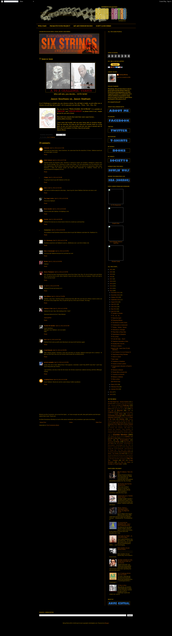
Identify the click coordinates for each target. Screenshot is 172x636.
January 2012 (115, 389)
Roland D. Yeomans (112, 446)
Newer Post (43, 422)
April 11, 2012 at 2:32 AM (55, 177)
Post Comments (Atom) (53, 425)
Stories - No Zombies (113, 453)
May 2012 (114, 309)
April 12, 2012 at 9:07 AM (54, 339)
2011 (111, 392)
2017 (111, 279)
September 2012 (115, 299)
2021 (111, 269)
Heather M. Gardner (49, 325)
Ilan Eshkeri (128, 422)
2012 (111, 290)
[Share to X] (61, 135)
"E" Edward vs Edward (117, 370)
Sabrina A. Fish (48, 308)
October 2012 (115, 297)
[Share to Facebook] (63, 135)
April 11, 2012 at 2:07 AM (59, 160)
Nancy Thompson (49, 272)
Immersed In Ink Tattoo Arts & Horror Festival (120, 424)
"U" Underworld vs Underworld (119, 325)
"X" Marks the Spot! (116, 318)
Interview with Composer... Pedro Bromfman (119, 429)
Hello (109, 422)
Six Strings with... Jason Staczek (123, 448)
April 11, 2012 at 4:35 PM (61, 272)
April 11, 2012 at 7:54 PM (58, 296)
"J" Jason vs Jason (116, 356)
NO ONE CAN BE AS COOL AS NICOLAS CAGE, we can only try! (125, 561)
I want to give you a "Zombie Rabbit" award (125, 496)
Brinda (46, 261)
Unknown (46, 148)
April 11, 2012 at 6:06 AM (59, 209)
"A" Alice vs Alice (115, 379)
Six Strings (126, 446)
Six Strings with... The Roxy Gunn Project (119, 450)
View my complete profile (123, 77)
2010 (111, 394)
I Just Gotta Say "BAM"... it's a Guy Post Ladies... (125, 536)
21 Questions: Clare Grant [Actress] (123, 403)
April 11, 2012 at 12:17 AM (57, 148)
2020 (111, 272)
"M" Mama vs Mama (116, 346)
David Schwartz (124, 417)
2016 (111, 281)
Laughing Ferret (48, 379)
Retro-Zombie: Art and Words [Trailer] (123, 548)
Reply (45, 154)
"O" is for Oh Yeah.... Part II (118, 339)
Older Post (98, 422)
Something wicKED (112, 451)
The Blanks (113, 455)
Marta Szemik (48, 209)
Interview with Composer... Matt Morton (120, 427)
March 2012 (114, 384)
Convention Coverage (115, 415)
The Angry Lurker (49, 198)
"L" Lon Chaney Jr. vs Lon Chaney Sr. (121, 352)
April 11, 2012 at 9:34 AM (58, 230)
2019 (111, 274)
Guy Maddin (117, 420)
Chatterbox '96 (112, 412)
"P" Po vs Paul (115, 336)
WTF (123, 460)
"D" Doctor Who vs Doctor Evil (119, 372)
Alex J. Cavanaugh (49, 251)
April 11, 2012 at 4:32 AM (55, 188)
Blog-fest (120, 410)
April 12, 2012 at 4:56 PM (59, 350)
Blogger (107, 623)
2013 (111, 288)
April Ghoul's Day (115, 381)
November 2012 (115, 295)
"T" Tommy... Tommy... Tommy (119, 327)
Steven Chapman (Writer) (125, 451)
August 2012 (114, 302)
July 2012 (114, 304)
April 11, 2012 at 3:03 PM (55, 261)
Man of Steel (113, 438)
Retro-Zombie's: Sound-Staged (115, 445)
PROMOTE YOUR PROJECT (60, 26)
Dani (45, 339)
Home (71, 422)
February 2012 (115, 386)
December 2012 (115, 292)
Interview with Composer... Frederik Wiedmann (122, 425)
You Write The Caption (124, 462)
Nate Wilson (47, 296)
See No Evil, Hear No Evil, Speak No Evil (125, 484)
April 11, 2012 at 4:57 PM (52, 286)
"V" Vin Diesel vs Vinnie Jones (119, 322)
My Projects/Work (123, 440)
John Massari (111, 436)
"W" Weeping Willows (116, 320)
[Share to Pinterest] (65, 135)
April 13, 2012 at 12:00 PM (61, 362)
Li (44, 286)
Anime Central (123, 407)
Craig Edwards (48, 350)
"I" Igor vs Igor (114, 359)
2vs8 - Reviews (111, 405)
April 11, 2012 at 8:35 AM (55, 219)
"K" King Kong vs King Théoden (119, 354)
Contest (129, 414)
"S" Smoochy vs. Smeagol (118, 329)
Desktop (121, 419)
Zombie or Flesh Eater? (115, 464)
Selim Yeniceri (48, 160)
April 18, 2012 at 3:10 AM (60, 379)
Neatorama (110, 441)
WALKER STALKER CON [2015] (117, 458)
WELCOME (42, 26)
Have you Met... (127, 420)
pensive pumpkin (49, 362)
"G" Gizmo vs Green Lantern (118, 363)
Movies (110, 440)
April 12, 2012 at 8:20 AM (62, 325)
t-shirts (123, 453)
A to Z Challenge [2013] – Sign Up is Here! (124, 574)
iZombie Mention (120, 435)
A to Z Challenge (51, 137)
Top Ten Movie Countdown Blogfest (124, 456)
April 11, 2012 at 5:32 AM (61, 198)
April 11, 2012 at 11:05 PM (60, 308)
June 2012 (114, 306)
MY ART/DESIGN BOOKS (83, 26)
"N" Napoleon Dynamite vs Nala (119, 341)
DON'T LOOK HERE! (103, 26)
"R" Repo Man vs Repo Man (118, 332)
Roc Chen (128, 445)
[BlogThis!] (59, 135)
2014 (111, 286)
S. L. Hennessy (48, 240)
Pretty (117, 442)
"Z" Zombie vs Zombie (117, 313)
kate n (45, 188)
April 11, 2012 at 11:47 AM (60, 240)
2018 (111, 276)
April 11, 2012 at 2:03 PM (62, 251)
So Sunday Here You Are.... (118, 343)
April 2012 (114, 311)
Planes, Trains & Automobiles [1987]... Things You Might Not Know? (123, 510)
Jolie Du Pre (120, 436)
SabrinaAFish (47, 317)
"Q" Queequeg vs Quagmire (118, 334)
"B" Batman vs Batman (117, 377)
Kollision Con (129, 436)
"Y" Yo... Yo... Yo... (115, 315)
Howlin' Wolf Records (117, 422)
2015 (111, 283)
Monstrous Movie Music (125, 438)
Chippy (46, 177)
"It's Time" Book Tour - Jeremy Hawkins (118, 402)
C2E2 (129, 410)
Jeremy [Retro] (123, 74)
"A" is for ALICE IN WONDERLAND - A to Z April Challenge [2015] (124, 524)
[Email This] (57, 135)
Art (126, 408)
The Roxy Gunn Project (123, 455)
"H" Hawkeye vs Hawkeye (118, 361)
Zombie (46, 219)
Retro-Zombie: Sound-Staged (124, 443)
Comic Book (118, 414)
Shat (121, 446)
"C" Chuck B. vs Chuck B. (117, 374)
